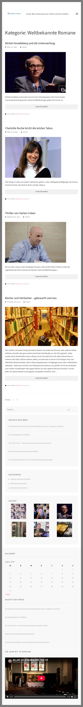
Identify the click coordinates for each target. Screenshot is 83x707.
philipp (24, 47)
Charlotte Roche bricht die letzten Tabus (29, 128)
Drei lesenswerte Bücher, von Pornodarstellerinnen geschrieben (31, 460)
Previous (7, 400)
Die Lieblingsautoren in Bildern (19, 435)
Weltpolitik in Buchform (19, 488)
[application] (41, 678)
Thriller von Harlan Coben (20, 213)
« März (7, 594)
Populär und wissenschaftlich (21, 479)
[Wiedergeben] (8, 697)
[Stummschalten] (72, 697)
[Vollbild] (75, 697)
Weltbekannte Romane (22, 114)
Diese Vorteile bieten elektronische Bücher (23, 451)
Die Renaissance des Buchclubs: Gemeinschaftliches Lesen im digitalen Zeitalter (36, 426)
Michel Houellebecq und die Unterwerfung (30, 43)
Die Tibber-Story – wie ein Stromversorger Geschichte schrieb (30, 443)
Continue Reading (41, 106)
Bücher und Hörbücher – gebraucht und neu (31, 298)
